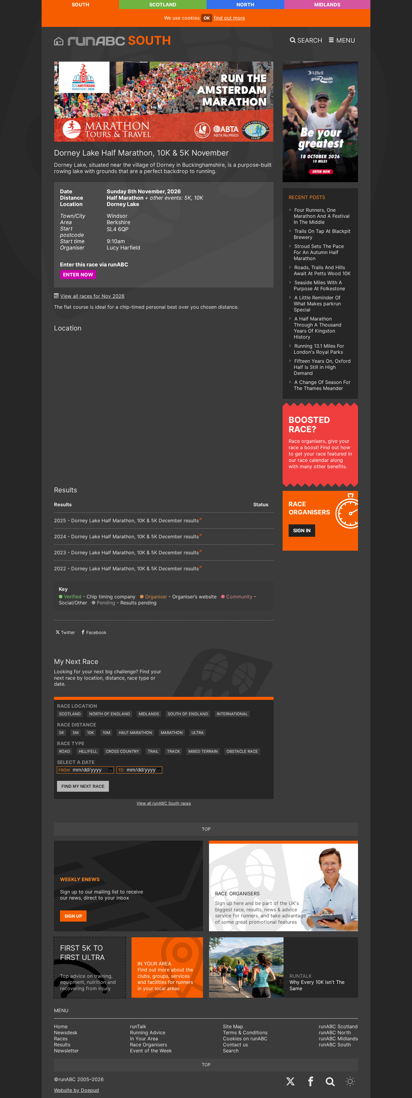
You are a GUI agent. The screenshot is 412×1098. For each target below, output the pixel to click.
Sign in (302, 530)
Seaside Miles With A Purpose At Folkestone (319, 285)
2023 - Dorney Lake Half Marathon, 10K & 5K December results (126, 552)
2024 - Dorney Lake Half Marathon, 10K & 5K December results (126, 536)
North (245, 5)
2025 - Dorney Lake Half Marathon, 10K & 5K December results (126, 520)
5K (61, 732)
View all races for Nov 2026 (92, 296)
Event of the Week (151, 1051)
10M (106, 732)
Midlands (327, 5)
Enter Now (78, 275)
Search (231, 1051)
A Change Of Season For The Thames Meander (322, 385)
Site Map (233, 1026)
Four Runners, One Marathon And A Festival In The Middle (322, 216)
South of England (188, 714)
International (232, 714)
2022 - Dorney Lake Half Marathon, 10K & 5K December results (126, 568)
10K (90, 732)
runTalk (138, 1026)
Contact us (235, 1045)
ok (207, 18)
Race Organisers (148, 1045)
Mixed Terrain (203, 751)
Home (61, 1026)
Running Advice (147, 1032)
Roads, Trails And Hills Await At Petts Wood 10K (322, 270)
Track (173, 751)
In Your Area (144, 1038)
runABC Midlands (338, 1038)
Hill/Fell (88, 751)
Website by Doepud (76, 1090)
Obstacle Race (242, 751)
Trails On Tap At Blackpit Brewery (322, 234)
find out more (229, 18)
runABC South (335, 1045)
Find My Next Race (83, 786)
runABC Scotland (338, 1026)
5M (75, 732)
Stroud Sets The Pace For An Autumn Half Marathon (319, 252)
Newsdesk (66, 1032)
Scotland (162, 5)
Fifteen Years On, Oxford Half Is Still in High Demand (322, 367)
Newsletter (66, 1051)
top (206, 829)
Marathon (172, 732)
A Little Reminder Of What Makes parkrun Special (317, 304)
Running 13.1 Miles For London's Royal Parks (319, 349)
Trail (153, 751)
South (80, 5)
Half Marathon (135, 732)
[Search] (330, 1082)
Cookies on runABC (245, 1038)
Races (61, 1038)
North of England (109, 714)
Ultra (198, 732)
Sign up (73, 916)
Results (62, 1045)
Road (64, 751)
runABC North (335, 1032)
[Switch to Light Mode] (350, 1082)
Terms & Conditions (245, 1032)
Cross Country (122, 751)
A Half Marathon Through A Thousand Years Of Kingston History (317, 328)
